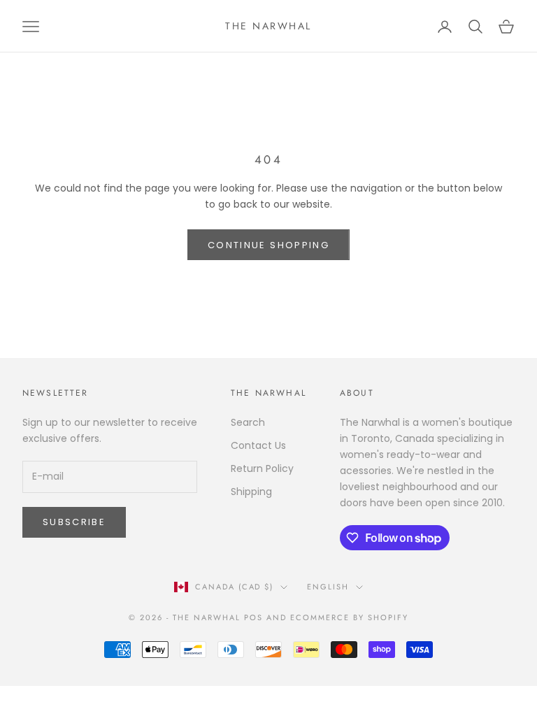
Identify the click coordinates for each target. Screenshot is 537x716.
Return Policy (262, 468)
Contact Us (258, 445)
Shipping (251, 492)
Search (248, 422)
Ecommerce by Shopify (349, 617)
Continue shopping (268, 245)
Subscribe (74, 522)
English (328, 586)
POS (253, 617)
